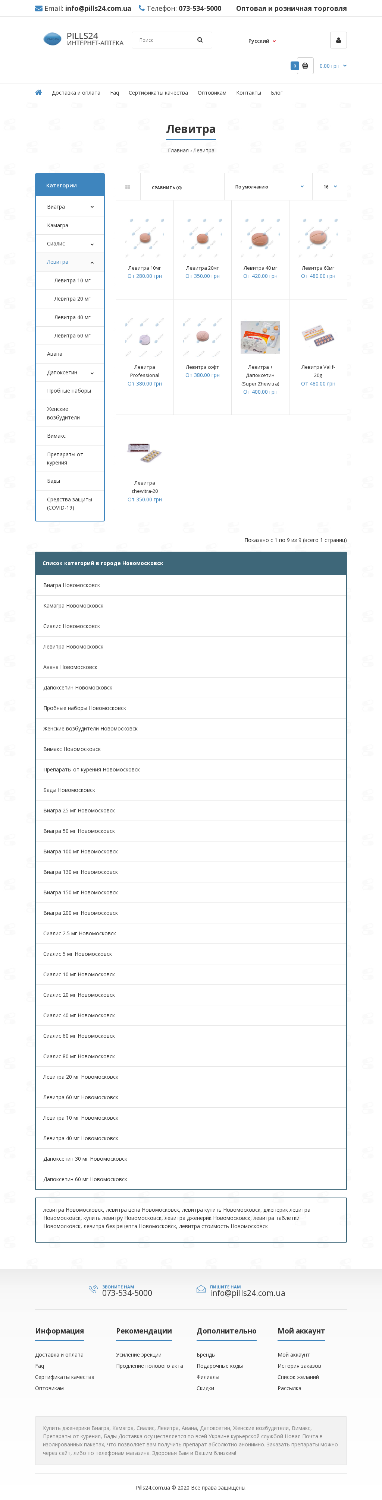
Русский (258, 40)
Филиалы (208, 1376)
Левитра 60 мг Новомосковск (80, 1097)
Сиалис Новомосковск (71, 626)
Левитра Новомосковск (73, 646)
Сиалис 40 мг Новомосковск (79, 1015)
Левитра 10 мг (72, 280)
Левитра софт (202, 367)
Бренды (206, 1354)
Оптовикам (49, 1388)
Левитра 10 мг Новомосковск (80, 1117)
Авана (54, 353)
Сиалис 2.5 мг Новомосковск (79, 933)
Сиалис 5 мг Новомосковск (77, 953)
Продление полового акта (149, 1365)
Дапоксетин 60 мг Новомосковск (85, 1179)
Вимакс (56, 435)
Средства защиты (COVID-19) (69, 503)
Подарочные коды (220, 1365)
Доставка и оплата (59, 1354)
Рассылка (289, 1388)
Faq (39, 1365)
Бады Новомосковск (69, 789)
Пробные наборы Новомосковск (84, 707)
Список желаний (298, 1376)
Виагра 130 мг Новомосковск (80, 871)
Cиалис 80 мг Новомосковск (79, 1056)
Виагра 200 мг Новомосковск (80, 912)
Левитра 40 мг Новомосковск (80, 1138)
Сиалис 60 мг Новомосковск (79, 1035)
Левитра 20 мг (72, 298)
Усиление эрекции (139, 1354)
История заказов (299, 1365)
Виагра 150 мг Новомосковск (80, 892)
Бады (53, 480)
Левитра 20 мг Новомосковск (80, 1076)
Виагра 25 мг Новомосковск (79, 810)
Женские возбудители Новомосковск (90, 728)
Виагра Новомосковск (71, 585)
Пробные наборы (69, 390)
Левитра (204, 150)
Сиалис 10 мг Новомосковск (79, 974)
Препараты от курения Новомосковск (91, 769)
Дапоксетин (62, 372)
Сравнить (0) (167, 187)
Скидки (205, 1388)
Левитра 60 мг (72, 335)
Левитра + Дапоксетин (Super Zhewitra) (260, 375)
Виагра (56, 206)
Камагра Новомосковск (73, 605)
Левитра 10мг (144, 267)
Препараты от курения (65, 458)
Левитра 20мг (202, 267)
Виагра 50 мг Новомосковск (79, 830)
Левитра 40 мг (72, 317)
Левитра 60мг (318, 267)
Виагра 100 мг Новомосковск (80, 851)
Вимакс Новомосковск (72, 748)
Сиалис (56, 243)
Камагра (57, 225)
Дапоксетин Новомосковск (77, 687)
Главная (178, 150)
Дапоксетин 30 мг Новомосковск (85, 1158)
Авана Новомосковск (70, 666)
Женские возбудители (63, 413)
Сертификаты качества (64, 1376)
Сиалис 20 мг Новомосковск (79, 994)
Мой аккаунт (294, 1354)
